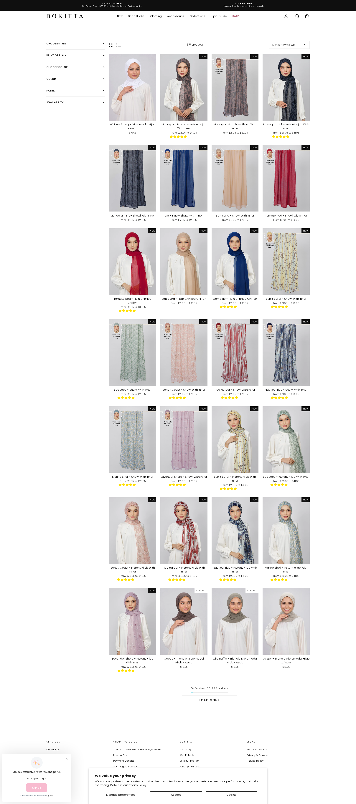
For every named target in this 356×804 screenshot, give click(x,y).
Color (51, 79)
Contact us (53, 749)
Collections (197, 16)
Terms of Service (257, 749)
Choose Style (56, 43)
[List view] (118, 45)
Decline (232, 795)
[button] (178, 137)
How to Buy (120, 755)
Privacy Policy (137, 785)
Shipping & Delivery (125, 766)
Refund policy (255, 761)
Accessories (175, 16)
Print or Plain (56, 55)
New (120, 16)
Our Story (185, 749)
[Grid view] (111, 45)
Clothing (156, 16)
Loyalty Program (190, 761)
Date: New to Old (284, 45)
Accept (176, 795)
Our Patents (187, 755)
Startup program (190, 766)
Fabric (51, 90)
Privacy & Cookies (257, 755)
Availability (54, 102)
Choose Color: (57, 67)
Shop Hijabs (136, 16)
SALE (235, 16)
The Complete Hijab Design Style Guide (137, 749)
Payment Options (123, 761)
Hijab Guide (219, 16)
